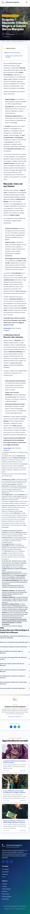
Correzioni (4, 891)
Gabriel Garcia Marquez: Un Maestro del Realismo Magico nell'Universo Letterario (14, 821)
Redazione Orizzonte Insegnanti (15, 707)
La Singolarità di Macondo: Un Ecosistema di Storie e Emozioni (14, 761)
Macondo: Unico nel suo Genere (12, 52)
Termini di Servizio (6, 896)
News (8, 41)
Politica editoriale (6, 889)
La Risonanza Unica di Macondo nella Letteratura (13, 56)
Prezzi (3, 877)
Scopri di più (7, 328)
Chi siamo (4, 886)
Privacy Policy (5, 894)
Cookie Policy (5, 899)
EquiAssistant (5, 871)
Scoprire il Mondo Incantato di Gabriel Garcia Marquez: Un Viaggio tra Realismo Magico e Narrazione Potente (14, 792)
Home (3, 41)
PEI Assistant (5, 869)
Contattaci (4, 884)
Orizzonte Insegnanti (10, 34)
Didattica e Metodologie (10, 15)
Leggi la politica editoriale (14, 716)
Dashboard (5, 874)
